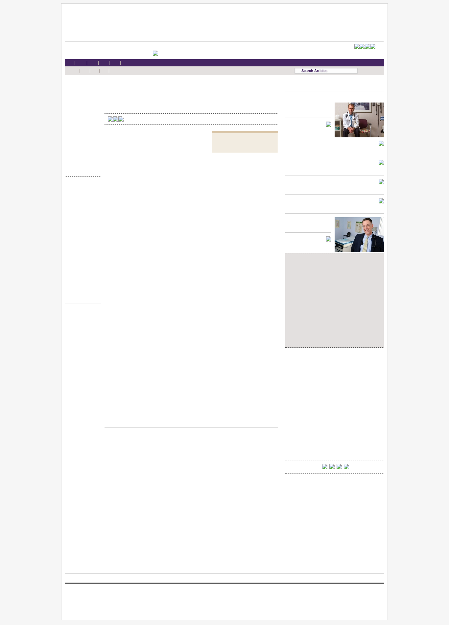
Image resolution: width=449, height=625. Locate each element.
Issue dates (81, 188)
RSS (81, 233)
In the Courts (81, 151)
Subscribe (81, 252)
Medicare (81, 100)
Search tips (81, 245)
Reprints (81, 270)
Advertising (81, 264)
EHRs (81, 93)
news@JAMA (81, 341)
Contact (81, 296)
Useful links (81, 283)
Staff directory (81, 258)
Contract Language (81, 138)
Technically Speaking (81, 163)
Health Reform (81, 87)
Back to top (191, 382)
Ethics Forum (81, 144)
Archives (81, 207)
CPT (81, 322)
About (81, 290)
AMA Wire (81, 315)
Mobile (81, 239)
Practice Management (81, 157)
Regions (81, 195)
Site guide (81, 277)
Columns (81, 201)
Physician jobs (81, 353)
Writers (81, 214)
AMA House (81, 112)
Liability (81, 106)
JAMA (81, 328)
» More (81, 119)
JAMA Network (81, 335)
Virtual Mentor (81, 347)
